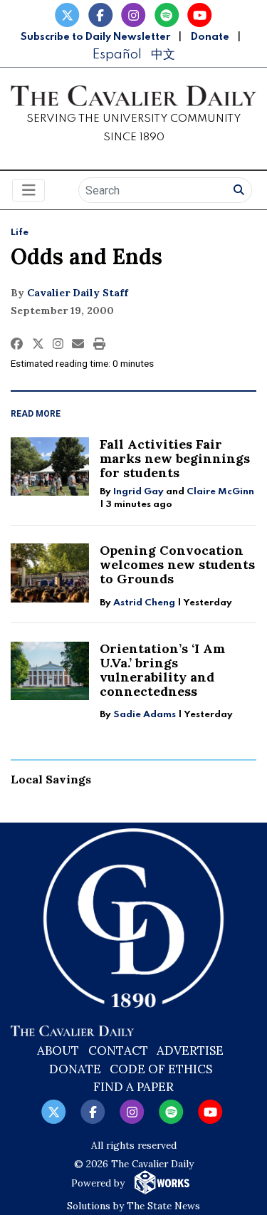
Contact (118, 1050)
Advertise (190, 1050)
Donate (210, 37)
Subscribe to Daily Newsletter (95, 37)
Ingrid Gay (138, 491)
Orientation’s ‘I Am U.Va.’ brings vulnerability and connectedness (162, 669)
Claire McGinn (220, 491)
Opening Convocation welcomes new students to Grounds (177, 564)
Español (117, 54)
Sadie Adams (144, 714)
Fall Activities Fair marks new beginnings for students (175, 458)
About (58, 1050)
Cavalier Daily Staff (77, 292)
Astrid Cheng (144, 603)
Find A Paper (133, 1087)
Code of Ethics (161, 1069)
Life (19, 232)
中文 (163, 54)
